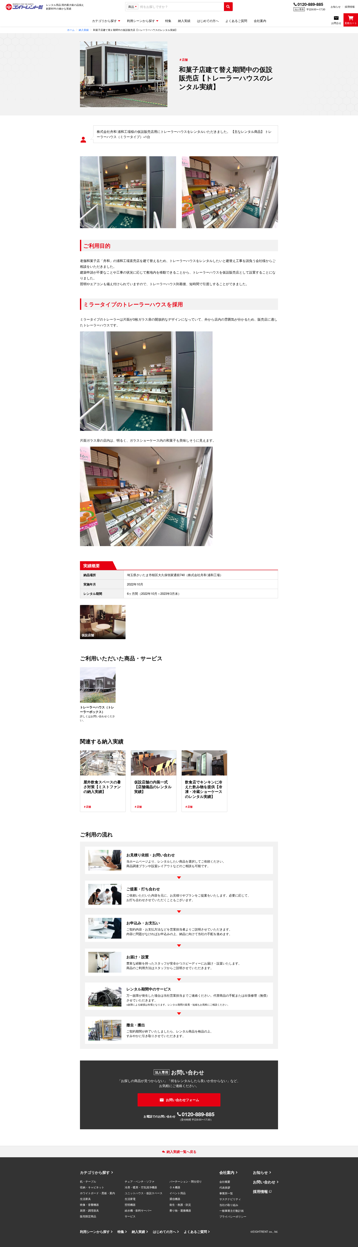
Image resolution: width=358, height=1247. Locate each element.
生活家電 (130, 1199)
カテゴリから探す (95, 1172)
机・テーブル (88, 1181)
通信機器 (174, 1199)
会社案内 (226, 1172)
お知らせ (336, 6)
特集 (120, 1231)
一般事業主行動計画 (231, 1211)
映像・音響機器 (89, 1205)
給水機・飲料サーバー (138, 1210)
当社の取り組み (228, 1205)
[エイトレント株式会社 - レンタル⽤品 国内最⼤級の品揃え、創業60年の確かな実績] (24, 6)
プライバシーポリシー (232, 1216)
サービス (130, 1216)
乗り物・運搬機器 (180, 1210)
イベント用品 (177, 1193)
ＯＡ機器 (174, 1187)
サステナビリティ (230, 1199)
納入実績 (138, 1231)
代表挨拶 (224, 1187)
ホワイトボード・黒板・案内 (97, 1193)
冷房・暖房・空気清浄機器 (141, 1187)
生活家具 (85, 1199)
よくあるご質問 (195, 1231)
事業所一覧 (226, 1193)
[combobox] (181, 7)
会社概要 (224, 1182)
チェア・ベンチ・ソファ (139, 1181)
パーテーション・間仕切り (185, 1181)
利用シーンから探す (95, 1231)
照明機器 (130, 1205)
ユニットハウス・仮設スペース (143, 1193)
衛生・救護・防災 (180, 1205)
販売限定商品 (88, 1216)
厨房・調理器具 (89, 1210)
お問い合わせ (264, 1182)
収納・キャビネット (92, 1187)
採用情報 (350, 6)
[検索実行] (228, 6)
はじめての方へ (164, 1231)
